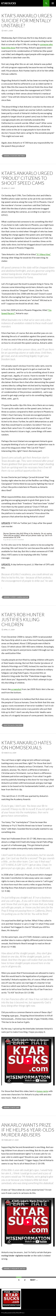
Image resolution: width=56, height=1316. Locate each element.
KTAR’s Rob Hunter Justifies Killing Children (22, 619)
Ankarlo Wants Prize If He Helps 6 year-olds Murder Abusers (27, 1129)
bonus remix (42, 1091)
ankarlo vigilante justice (15, 1268)
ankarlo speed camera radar (16, 597)
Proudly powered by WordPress (12, 1313)
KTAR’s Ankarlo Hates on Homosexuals (26, 745)
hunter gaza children (13, 725)
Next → (34, 1280)
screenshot (16, 689)
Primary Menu (52, 3)
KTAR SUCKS (8, 3)
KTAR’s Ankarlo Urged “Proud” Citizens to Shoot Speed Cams (27, 178)
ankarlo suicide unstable (14, 156)
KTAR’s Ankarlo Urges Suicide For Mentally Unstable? (26, 20)
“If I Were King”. (43, 254)
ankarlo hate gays (11, 1107)
